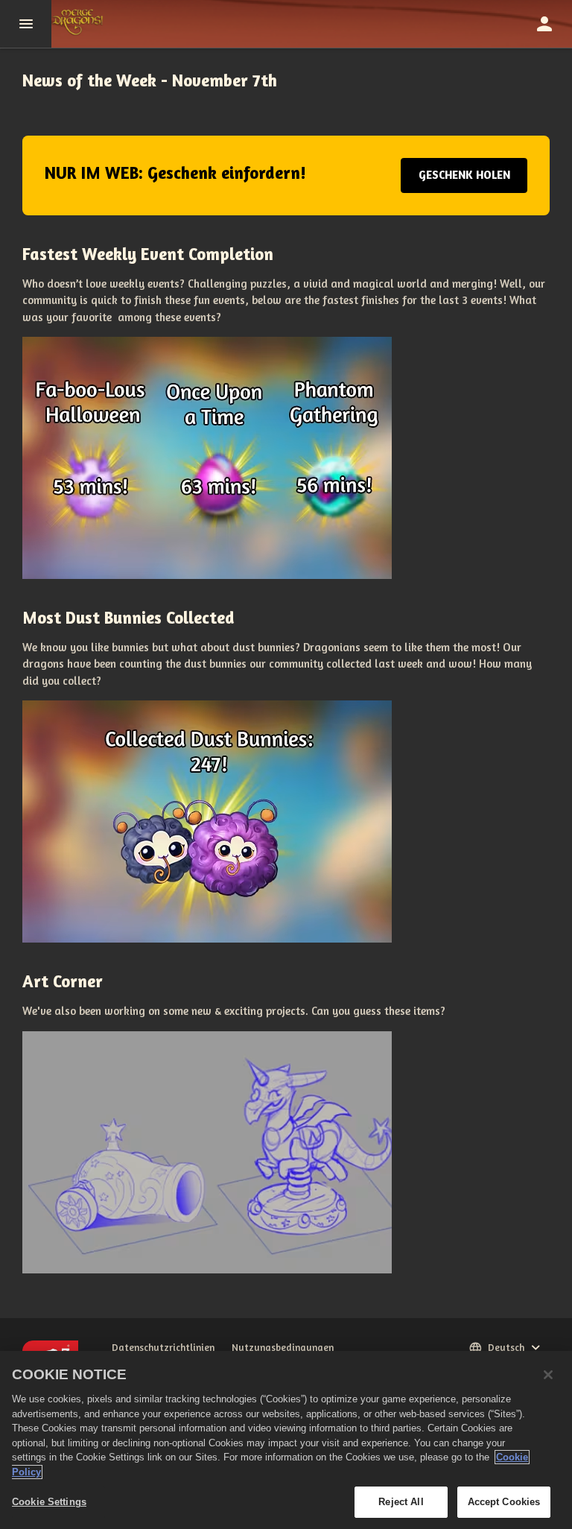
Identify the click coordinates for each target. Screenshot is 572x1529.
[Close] (548, 1374)
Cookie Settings (49, 1501)
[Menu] (25, 24)
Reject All (400, 1501)
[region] (286, 1440)
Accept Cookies (504, 1501)
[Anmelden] (544, 24)
